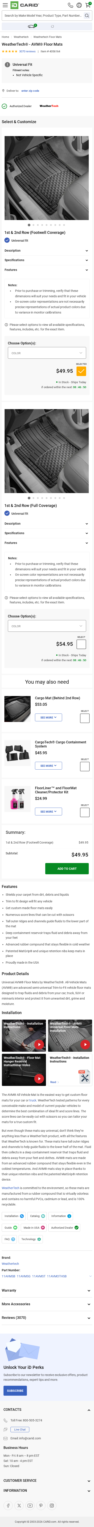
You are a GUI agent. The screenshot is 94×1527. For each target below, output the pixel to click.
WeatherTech (10, 1188)
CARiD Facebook (8, 1505)
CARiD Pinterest (40, 1505)
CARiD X (19, 1505)
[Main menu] (5, 5)
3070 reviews (27, 51)
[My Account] (79, 5)
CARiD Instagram (51, 1505)
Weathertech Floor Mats (47, 37)
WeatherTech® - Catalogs (37, 1216)
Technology (31, 1239)
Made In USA (34, 1228)
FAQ (9, 1239)
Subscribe (15, 1390)
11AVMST (38, 1276)
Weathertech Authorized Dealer (64, 1228)
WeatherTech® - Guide (10, 1228)
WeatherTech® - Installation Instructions (69, 1059)
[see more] (48, 717)
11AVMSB (8, 1276)
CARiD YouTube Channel (30, 1505)
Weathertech (21, 37)
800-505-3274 (32, 1420)
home (5, 37)
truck (32, 1100)
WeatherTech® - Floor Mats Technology (61, 1216)
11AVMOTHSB (57, 1276)
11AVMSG (24, 1276)
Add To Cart (67, 868)
